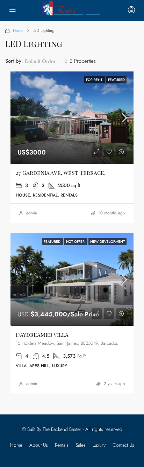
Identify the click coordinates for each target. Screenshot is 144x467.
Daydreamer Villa (42, 334)
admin (31, 213)
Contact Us (123, 444)
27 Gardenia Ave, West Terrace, (61, 172)
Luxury (99, 444)
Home (18, 30)
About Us (38, 444)
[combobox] (46, 61)
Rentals (62, 444)
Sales (80, 444)
